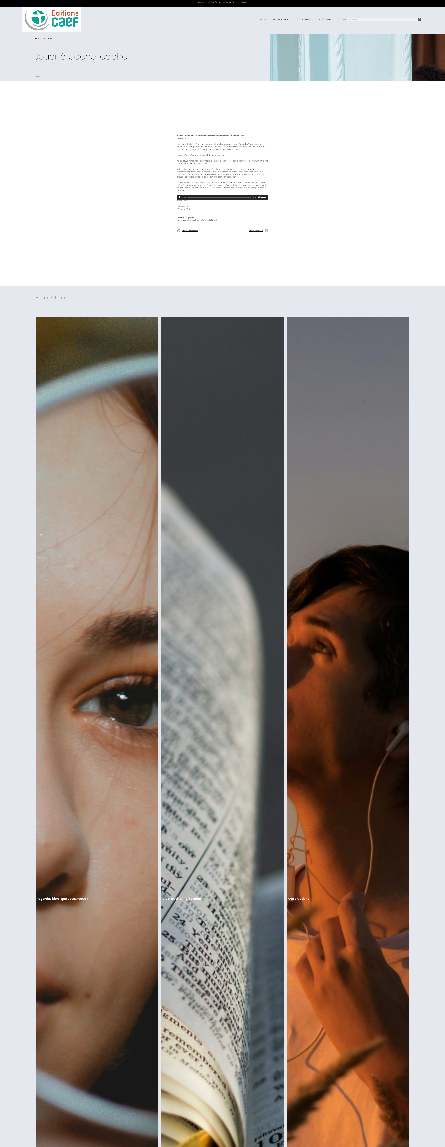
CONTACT (343, 19)
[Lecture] (180, 197)
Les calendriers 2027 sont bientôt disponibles (222, 2)
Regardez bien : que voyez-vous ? (62, 899)
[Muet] (258, 197)
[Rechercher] (419, 19)
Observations (298, 899)
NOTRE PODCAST (325, 19)
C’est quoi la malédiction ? (182, 899)
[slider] (264, 197)
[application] (222, 197)
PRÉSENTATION (279, 19)
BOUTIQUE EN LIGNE (303, 19)
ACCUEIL (262, 19)
